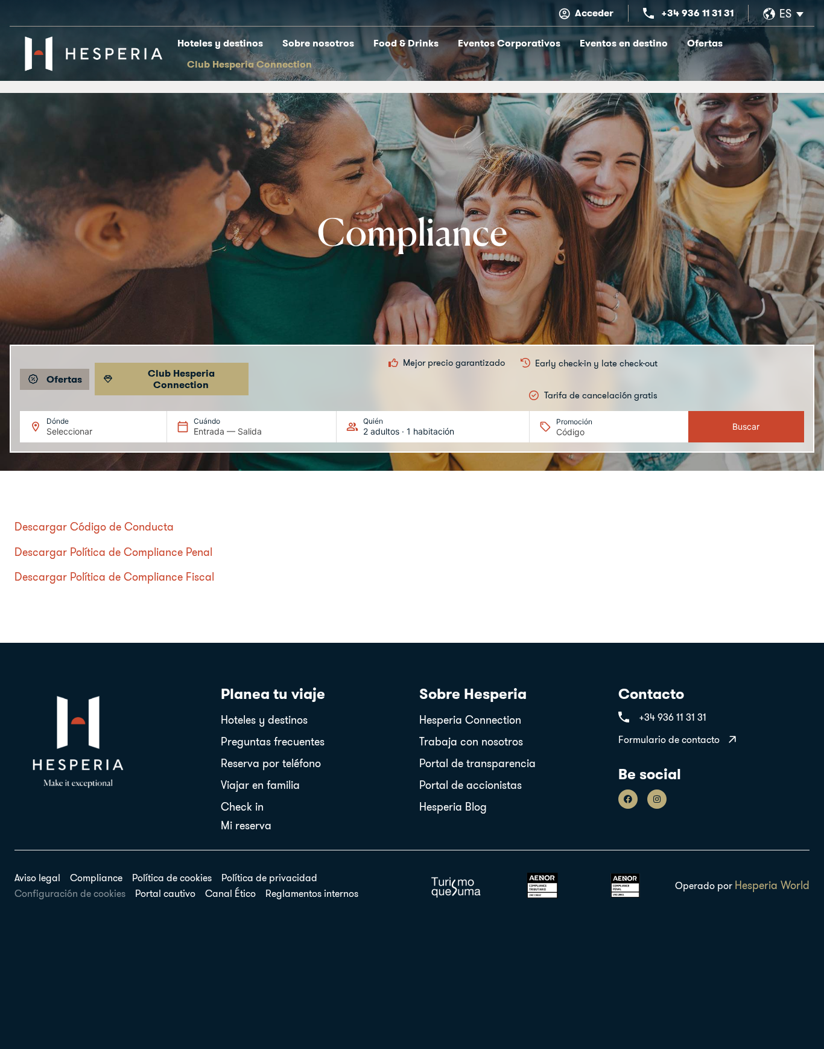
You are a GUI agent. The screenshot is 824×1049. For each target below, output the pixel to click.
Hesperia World (772, 885)
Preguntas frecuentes (273, 741)
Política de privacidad (269, 878)
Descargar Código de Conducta (94, 527)
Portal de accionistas (470, 785)
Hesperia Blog (453, 807)
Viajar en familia (260, 785)
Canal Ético (230, 893)
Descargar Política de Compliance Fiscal (114, 577)
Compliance (96, 878)
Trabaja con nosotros (471, 741)
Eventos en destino (624, 43)
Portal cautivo (165, 893)
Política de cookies (172, 878)
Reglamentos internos (311, 893)
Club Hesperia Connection (249, 64)
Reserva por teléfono (271, 763)
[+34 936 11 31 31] (648, 13)
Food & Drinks (406, 43)
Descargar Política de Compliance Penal (113, 552)
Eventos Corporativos (509, 43)
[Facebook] (628, 799)
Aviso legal (37, 878)
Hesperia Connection (470, 720)
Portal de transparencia (477, 763)
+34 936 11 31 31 (697, 13)
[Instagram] (657, 799)
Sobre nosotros (318, 43)
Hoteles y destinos (220, 43)
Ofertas (705, 43)
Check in (242, 807)
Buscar (745, 426)
